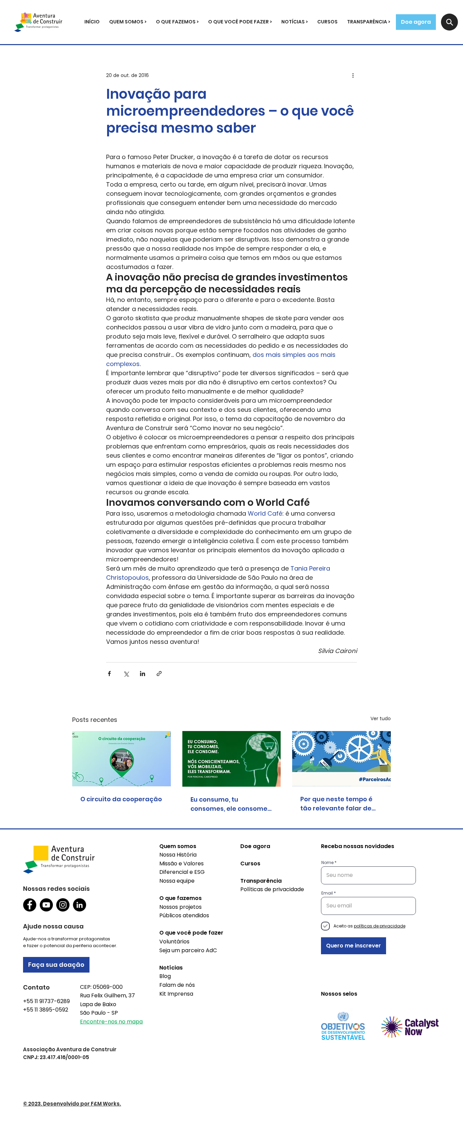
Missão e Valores (181, 863)
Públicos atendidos (184, 915)
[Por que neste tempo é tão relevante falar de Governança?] (341, 758)
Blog (165, 976)
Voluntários (174, 941)
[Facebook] (29, 905)
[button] (128, 22)
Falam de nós (177, 985)
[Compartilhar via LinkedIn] (142, 673)
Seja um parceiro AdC (188, 950)
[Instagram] (62, 905)
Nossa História (178, 855)
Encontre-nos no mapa (111, 1021)
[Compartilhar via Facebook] (109, 673)
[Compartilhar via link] (159, 673)
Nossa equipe (177, 881)
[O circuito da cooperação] (121, 758)
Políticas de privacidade (272, 889)
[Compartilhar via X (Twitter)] (126, 673)
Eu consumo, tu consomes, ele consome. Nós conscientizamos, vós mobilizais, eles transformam (231, 804)
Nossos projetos (180, 907)
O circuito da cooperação (121, 799)
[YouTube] (46, 905)
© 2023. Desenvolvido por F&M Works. (72, 1103)
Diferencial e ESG (182, 872)
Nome (327, 863)
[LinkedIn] (79, 905)
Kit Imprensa (176, 994)
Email (327, 893)
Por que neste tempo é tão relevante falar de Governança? (336, 804)
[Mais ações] (353, 75)
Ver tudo (380, 718)
